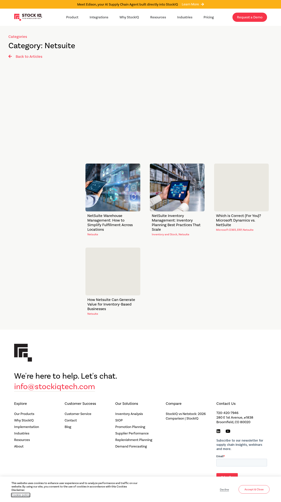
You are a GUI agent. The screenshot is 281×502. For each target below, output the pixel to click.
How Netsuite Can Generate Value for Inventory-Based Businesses (111, 304)
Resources (22, 440)
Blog (68, 427)
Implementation (26, 427)
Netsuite (92, 234)
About (19, 446)
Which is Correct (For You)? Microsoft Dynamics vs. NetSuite (238, 220)
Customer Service (78, 414)
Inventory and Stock (164, 234)
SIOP (119, 420)
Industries (21, 433)
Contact (71, 420)
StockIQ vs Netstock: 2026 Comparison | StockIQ (186, 416)
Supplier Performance (132, 433)
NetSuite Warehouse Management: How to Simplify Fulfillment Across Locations (110, 222)
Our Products (24, 414)
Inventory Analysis (129, 414)
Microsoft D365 (226, 229)
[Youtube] (228, 431)
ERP (239, 229)
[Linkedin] (218, 431)
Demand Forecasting (131, 446)
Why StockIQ (24, 420)
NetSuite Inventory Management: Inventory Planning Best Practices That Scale (176, 222)
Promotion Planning (130, 427)
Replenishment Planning (133, 440)
